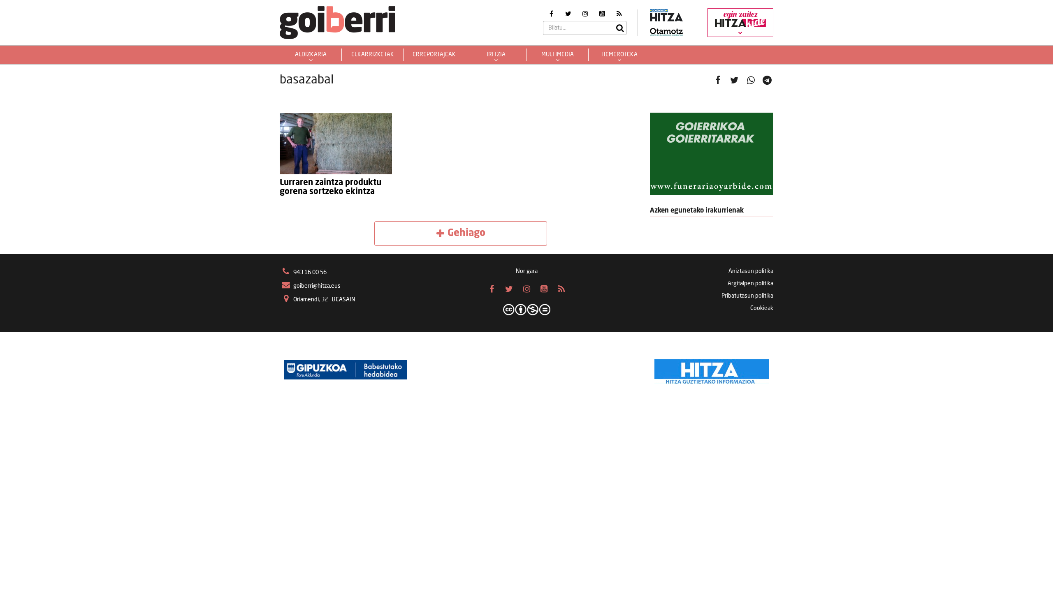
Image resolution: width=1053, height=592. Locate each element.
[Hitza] (711, 369)
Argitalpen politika (750, 284)
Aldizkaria (311, 55)
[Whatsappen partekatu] (751, 80)
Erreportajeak (434, 55)
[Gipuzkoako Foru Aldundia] (345, 369)
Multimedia (557, 55)
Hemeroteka (619, 55)
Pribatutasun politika (747, 296)
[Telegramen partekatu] (767, 80)
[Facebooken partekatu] (718, 80)
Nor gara (527, 271)
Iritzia (496, 55)
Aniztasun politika (750, 271)
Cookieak (761, 308)
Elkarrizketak (372, 55)
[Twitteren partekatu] (734, 80)
